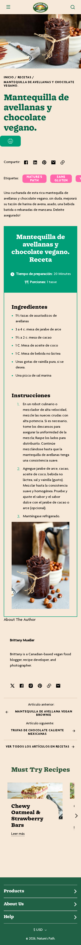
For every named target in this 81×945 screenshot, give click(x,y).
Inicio (9, 77)
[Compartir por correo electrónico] (53, 162)
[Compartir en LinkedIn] (35, 162)
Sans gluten (61, 178)
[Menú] (8, 7)
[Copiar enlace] (62, 162)
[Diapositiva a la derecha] (76, 815)
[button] (72, 7)
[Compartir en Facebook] (26, 162)
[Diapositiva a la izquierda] (4, 815)
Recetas (24, 77)
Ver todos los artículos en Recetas (38, 746)
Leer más (18, 834)
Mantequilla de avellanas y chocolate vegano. (39, 84)
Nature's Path (34, 178)
